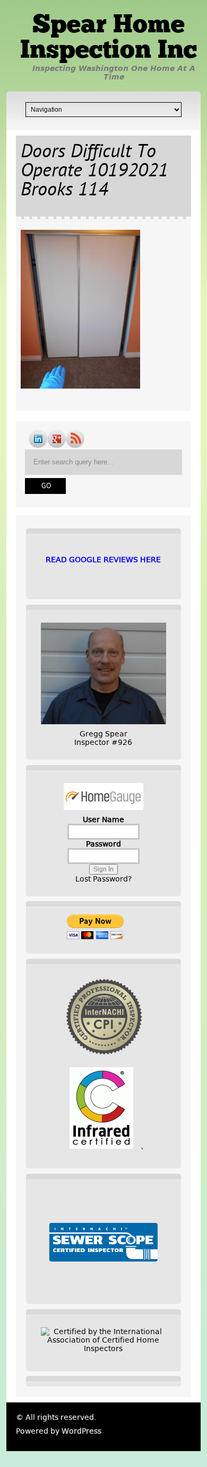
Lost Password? (103, 879)
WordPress (81, 1431)
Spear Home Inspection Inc (108, 38)
